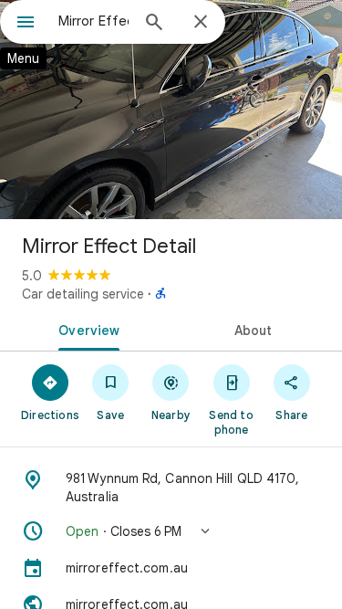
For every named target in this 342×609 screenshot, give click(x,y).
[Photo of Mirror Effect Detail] (171, 109)
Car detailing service (83, 294)
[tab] (86, 329)
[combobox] (93, 21)
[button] (171, 531)
